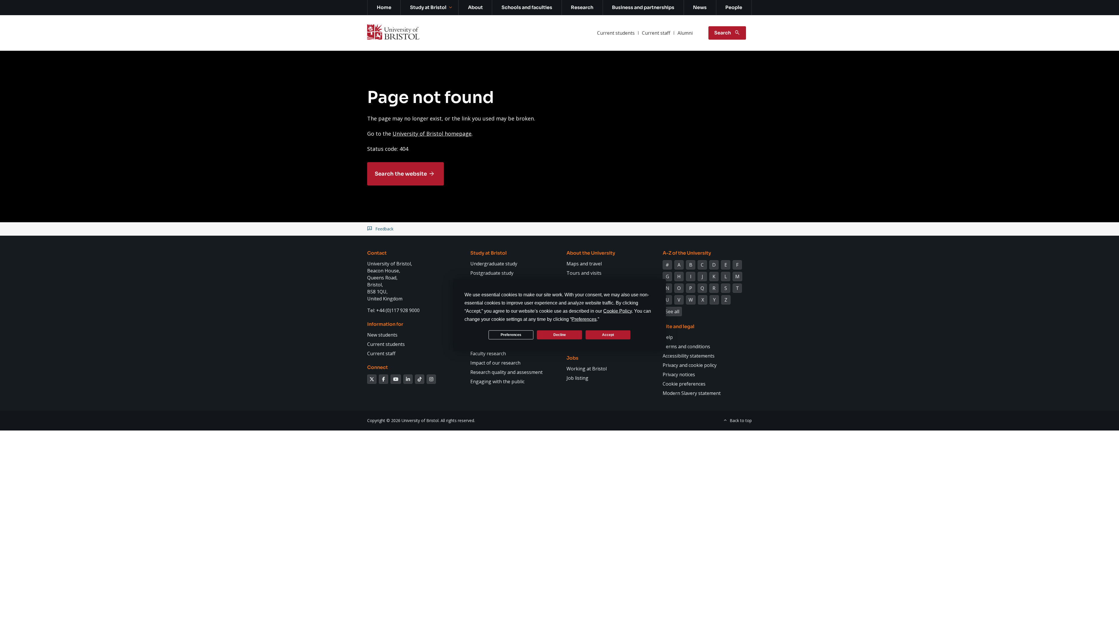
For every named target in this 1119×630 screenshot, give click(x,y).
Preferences (511, 334)
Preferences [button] (584, 319)
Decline (559, 334)
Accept (608, 334)
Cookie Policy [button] (617, 311)
